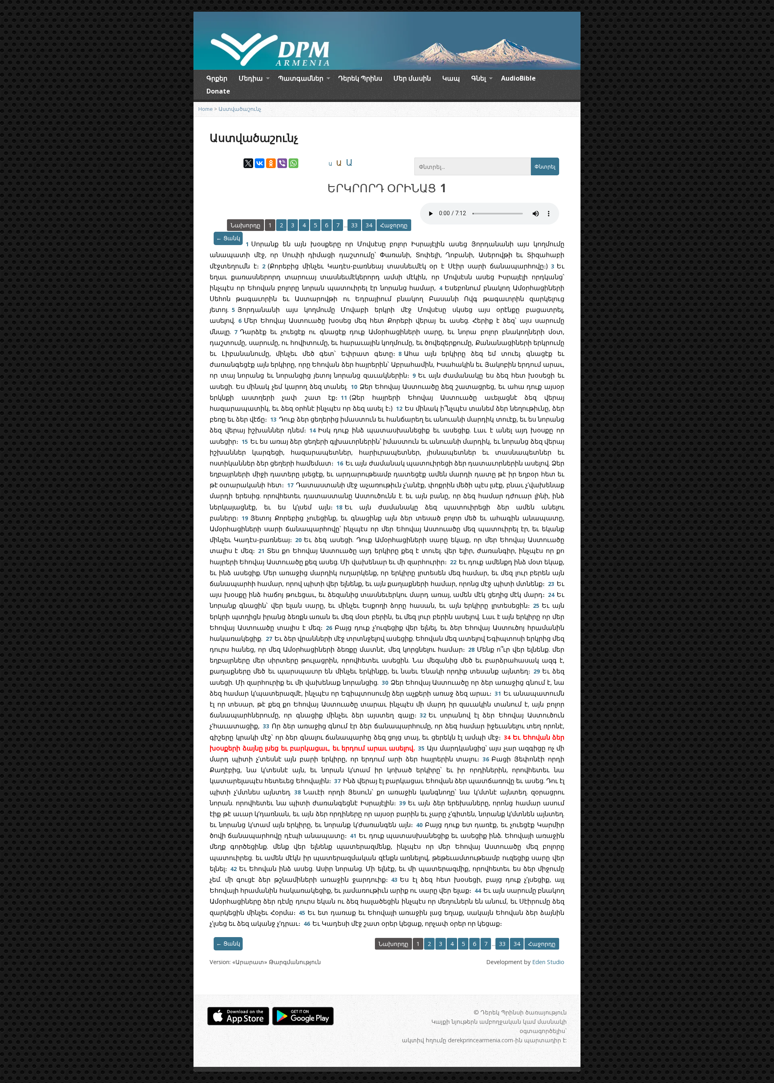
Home (205, 108)
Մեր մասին (412, 78)
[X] (248, 163)
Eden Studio (548, 962)
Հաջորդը (394, 225)
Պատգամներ (300, 79)
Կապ (451, 78)
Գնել (478, 79)
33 (354, 225)
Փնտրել (545, 167)
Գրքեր (216, 78)
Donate (218, 91)
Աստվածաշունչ (239, 108)
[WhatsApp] (293, 163)
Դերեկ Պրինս (360, 78)
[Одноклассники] (271, 163)
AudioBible (518, 78)
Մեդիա (251, 79)
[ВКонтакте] (259, 163)
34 (369, 225)
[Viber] (282, 163)
